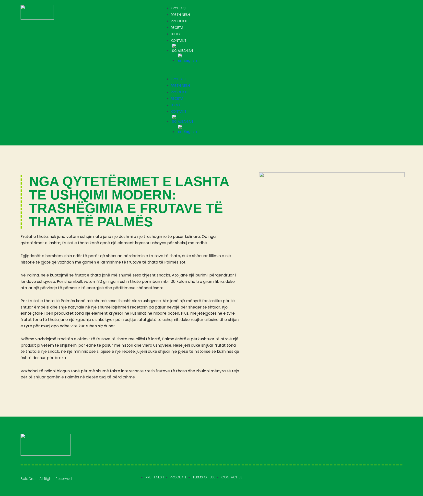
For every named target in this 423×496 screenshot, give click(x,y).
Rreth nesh (180, 14)
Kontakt (179, 40)
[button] (280, 73)
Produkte (179, 21)
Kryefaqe (179, 8)
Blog (175, 34)
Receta (177, 27)
